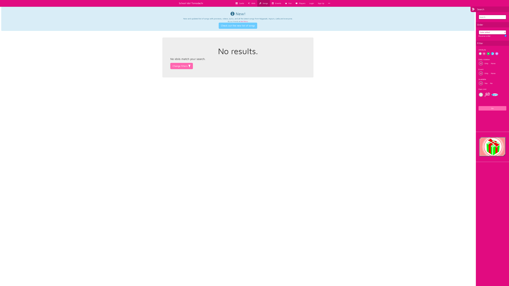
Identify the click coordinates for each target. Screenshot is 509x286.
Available (482, 79)
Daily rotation (484, 59)
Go (492, 108)
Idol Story (244, 21)
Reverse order (485, 36)
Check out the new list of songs (238, 25)
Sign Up (321, 3)
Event (481, 69)
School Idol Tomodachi (191, 3)
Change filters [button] (180, 66)
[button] (288, 3)
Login (311, 3)
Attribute (482, 50)
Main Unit (482, 89)
